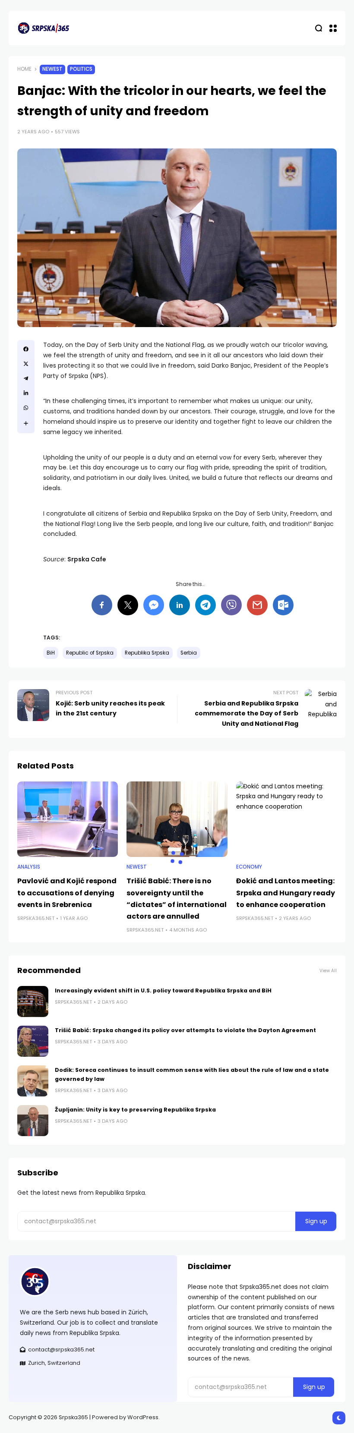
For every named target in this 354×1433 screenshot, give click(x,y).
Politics (81, 69)
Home (24, 69)
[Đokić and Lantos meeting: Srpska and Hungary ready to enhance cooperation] (286, 819)
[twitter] (25, 363)
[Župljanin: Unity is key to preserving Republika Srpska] (32, 1120)
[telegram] (25, 378)
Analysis (28, 866)
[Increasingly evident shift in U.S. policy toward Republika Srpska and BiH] (32, 1001)
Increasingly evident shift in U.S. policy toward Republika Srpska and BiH (163, 990)
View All (328, 970)
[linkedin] (25, 393)
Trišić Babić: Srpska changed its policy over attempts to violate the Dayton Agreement (185, 1030)
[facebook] (25, 349)
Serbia (188, 652)
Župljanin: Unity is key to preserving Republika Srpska (135, 1109)
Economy (249, 866)
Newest (52, 69)
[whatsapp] (25, 407)
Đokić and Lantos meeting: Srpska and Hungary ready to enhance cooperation (285, 892)
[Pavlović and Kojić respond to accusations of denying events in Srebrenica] (67, 819)
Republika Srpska (147, 652)
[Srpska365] (43, 28)
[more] (25, 423)
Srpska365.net (35, 918)
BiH (51, 652)
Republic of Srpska (90, 652)
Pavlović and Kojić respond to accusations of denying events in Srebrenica (67, 892)
